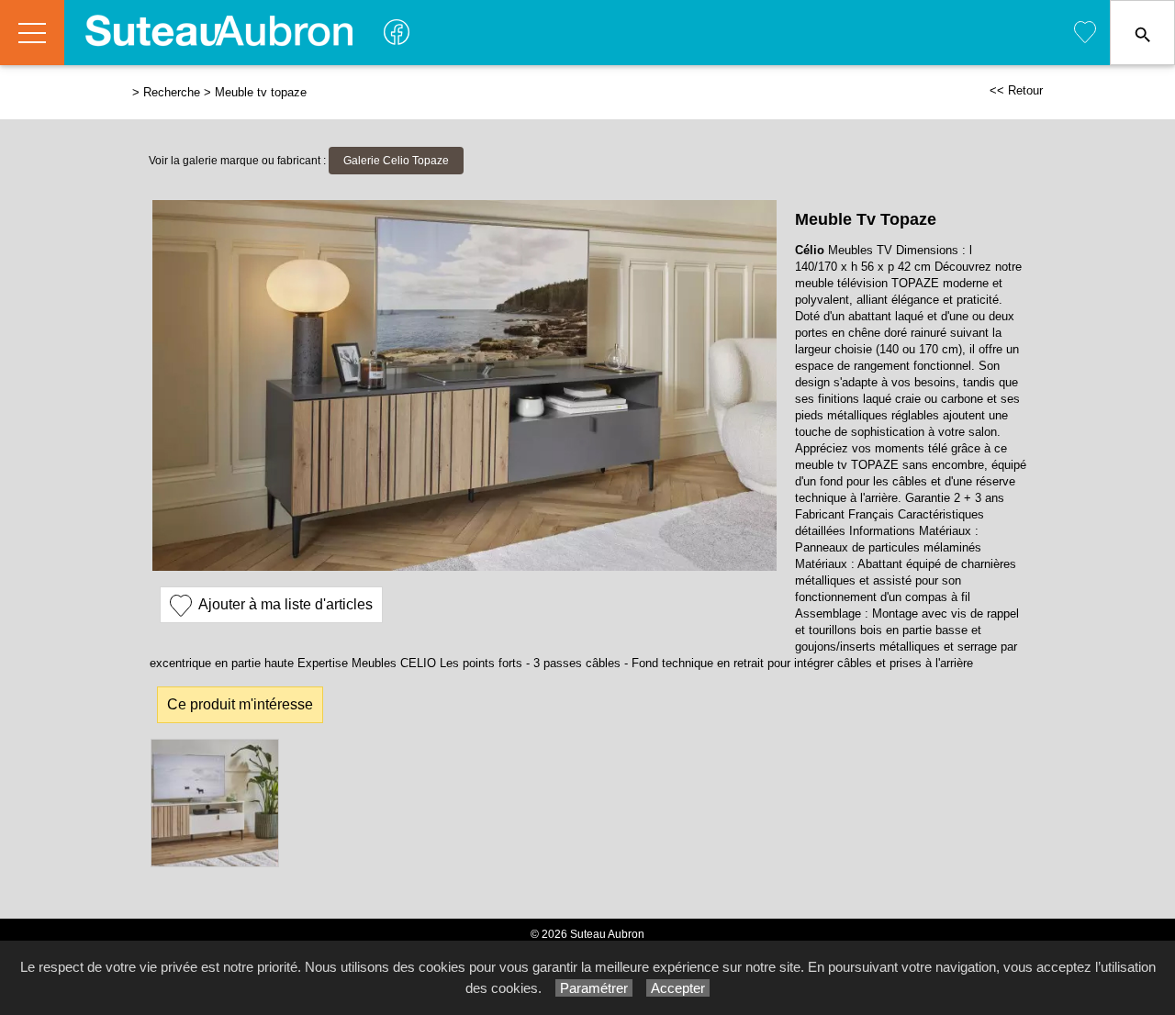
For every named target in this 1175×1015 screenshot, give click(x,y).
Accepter (678, 988)
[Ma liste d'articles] (1085, 32)
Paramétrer (594, 988)
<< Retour (1016, 90)
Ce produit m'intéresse (240, 704)
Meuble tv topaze (261, 92)
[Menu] (32, 32)
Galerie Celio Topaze (396, 160)
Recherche (171, 92)
